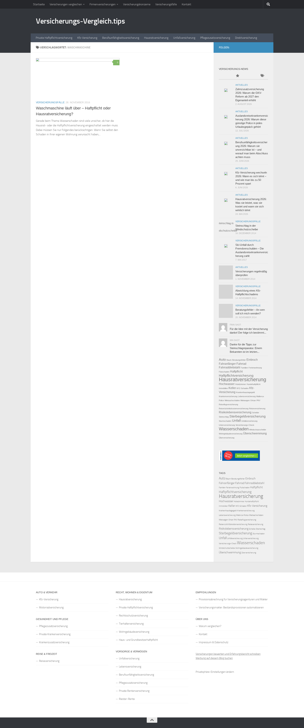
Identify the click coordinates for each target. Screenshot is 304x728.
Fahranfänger (227, 363)
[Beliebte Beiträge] (237, 76)
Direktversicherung (246, 37)
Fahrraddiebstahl (229, 367)
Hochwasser (227, 383)
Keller (232, 388)
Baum (229, 360)
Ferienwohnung (255, 368)
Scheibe (255, 413)
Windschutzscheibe (257, 430)
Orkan (253, 400)
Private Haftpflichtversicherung (54, 37)
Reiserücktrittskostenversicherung (233, 408)
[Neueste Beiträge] (225, 76)
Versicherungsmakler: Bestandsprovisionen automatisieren (231, 607)
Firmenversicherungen (103, 4)
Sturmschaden (225, 421)
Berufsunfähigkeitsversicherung (120, 37)
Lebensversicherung (247, 396)
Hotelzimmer (240, 384)
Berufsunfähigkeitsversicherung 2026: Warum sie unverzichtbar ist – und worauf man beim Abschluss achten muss (251, 150)
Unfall (236, 420)
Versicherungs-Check (245, 425)
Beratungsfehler (239, 360)
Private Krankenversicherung (55, 634)
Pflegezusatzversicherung (215, 37)
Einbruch (252, 359)
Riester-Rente (127, 699)
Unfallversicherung (184, 37)
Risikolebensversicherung (235, 412)
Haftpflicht (236, 371)
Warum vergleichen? (210, 626)
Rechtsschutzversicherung (133, 615)
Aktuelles (241, 85)
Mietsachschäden (232, 400)
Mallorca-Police (242, 515)
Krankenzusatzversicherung (54, 642)
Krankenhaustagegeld (245, 392)
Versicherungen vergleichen (66, 4)
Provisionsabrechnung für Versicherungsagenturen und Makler (233, 599)
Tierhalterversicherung (131, 623)
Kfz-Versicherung (87, 37)
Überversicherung (226, 438)
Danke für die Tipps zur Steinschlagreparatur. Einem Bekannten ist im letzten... (246, 348)
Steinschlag (224, 417)
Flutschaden (224, 372)
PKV (258, 400)
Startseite (39, 4)
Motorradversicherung (51, 607)
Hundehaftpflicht (253, 384)
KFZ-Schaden (243, 388)
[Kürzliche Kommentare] (249, 76)
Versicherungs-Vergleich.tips (80, 21)
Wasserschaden (234, 428)
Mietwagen (245, 400)
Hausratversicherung (156, 37)
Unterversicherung (227, 425)
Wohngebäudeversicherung (230, 434)
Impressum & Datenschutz (213, 642)
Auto (222, 359)
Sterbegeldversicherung (247, 416)
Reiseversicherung (257, 408)
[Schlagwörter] (262, 76)
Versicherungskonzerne (136, 4)
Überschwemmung (255, 433)
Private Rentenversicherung (134, 690)
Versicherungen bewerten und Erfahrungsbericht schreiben (228, 654)
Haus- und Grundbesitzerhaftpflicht (138, 639)
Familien (244, 368)
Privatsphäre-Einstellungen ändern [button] (215, 671)
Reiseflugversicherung (228, 404)
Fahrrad (241, 363)
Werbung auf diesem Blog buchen (214, 658)
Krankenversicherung (228, 396)
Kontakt (186, 4)
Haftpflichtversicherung (236, 375)
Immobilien (223, 388)
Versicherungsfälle (166, 4)
